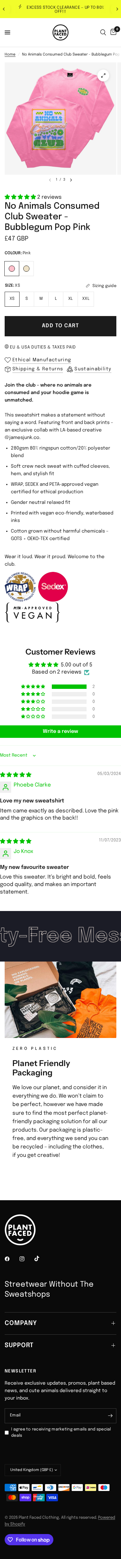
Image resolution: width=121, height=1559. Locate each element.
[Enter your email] (110, 1415)
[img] (15, 775)
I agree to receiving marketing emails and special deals (61, 1432)
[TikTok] (41, 1258)
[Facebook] (11, 1259)
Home (10, 54)
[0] (112, 32)
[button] (21, 197)
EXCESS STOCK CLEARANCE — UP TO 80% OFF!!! (65, 10)
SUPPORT (19, 1345)
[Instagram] (26, 1259)
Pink (11, 268)
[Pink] (12, 268)
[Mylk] (26, 268)
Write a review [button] (60, 731)
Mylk (26, 268)
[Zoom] (103, 75)
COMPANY (21, 1323)
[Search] (103, 32)
